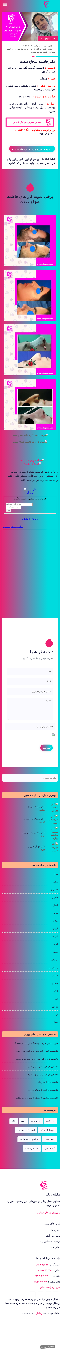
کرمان (55, 936)
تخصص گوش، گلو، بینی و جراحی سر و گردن (37, 1059)
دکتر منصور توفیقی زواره (33, 832)
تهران (55, 874)
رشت (55, 952)
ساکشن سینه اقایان (29, 1139)
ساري (55, 921)
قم (56, 999)
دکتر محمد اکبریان (36, 806)
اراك (56, 991)
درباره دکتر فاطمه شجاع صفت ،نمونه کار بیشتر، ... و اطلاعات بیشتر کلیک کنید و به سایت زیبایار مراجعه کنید (33, 475)
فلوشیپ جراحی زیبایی (47, 1082)
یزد (56, 1014)
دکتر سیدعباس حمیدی (34, 819)
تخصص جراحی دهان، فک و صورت (42, 1066)
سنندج (55, 983)
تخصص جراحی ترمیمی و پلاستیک (42, 1074)
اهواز (55, 905)
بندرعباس (53, 967)
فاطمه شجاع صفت (48, 39)
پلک (13, 1121)
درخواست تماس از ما (49, 1241)
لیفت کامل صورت (26, 1130)
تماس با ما (55, 1247)
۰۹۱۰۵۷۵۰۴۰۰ (47, 133)
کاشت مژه (49, 1148)
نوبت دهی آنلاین (52, 1236)
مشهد (55, 882)
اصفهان (54, 889)
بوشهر (55, 1006)
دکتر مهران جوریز (37, 846)
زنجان (55, 1022)
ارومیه (55, 928)
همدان (55, 975)
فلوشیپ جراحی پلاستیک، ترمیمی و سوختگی (37, 1098)
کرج (56, 944)
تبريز (56, 913)
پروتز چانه (35, 1121)
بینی (23, 1121)
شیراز (55, 897)
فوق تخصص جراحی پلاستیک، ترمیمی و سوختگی (35, 1043)
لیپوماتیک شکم (47, 1130)
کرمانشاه (53, 960)
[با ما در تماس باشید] (57, 1346)
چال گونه (50, 1121)
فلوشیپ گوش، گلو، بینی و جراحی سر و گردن (36, 1051)
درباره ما (55, 1230)
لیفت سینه (49, 1139)
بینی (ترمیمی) (31, 1148)
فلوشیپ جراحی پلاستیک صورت (43, 1090)
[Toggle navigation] (5, 4)
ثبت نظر (47, 747)
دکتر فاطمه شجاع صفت (37, 61)
